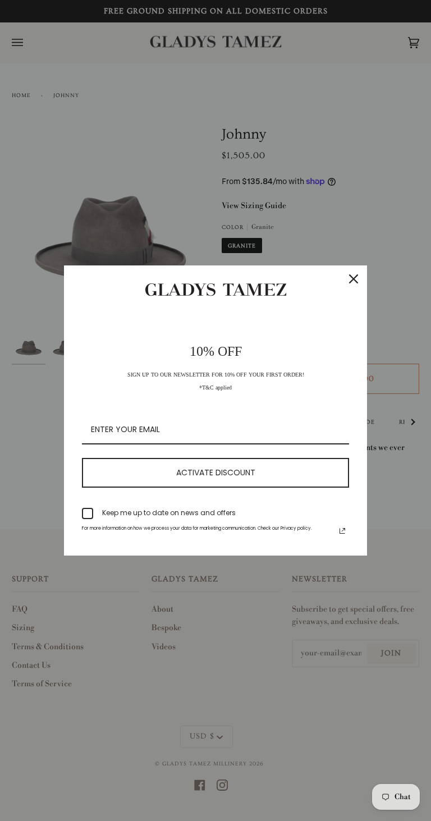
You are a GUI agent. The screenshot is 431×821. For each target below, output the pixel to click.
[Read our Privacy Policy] (342, 531)
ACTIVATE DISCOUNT (215, 472)
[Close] (353, 278)
